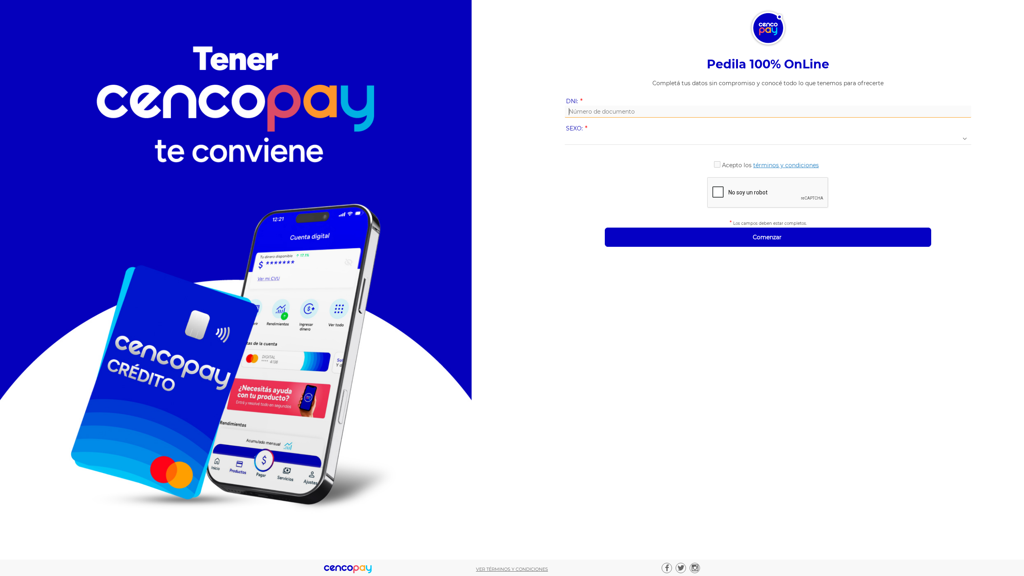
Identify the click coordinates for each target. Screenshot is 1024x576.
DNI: (576, 101)
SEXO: (578, 128)
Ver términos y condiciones (512, 569)
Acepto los (770, 165)
